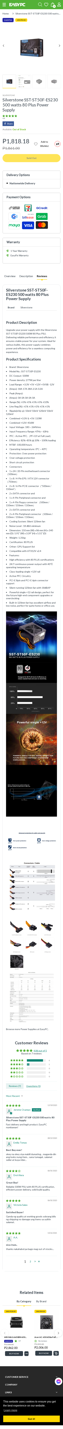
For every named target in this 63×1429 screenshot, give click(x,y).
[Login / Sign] (59, 5)
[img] (13, 1105)
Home (6, 13)
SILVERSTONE (9, 95)
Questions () (33, 1086)
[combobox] (40, 5)
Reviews (42, 276)
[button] (4, 4)
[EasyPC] (17, 4)
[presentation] (4, 1333)
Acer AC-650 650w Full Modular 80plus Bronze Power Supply (46, 1337)
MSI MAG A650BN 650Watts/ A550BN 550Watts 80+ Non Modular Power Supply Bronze (16, 1337)
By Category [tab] (24, 1301)
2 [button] (30, 1261)
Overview (9, 276)
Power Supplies (28, 1029)
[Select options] (26, 1353)
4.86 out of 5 (40, 1050)
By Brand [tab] (41, 1301)
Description (26, 276)
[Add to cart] (56, 1353)
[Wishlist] (46, 4)
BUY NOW (14, 1353)
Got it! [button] (31, 1419)
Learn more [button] (10, 1410)
